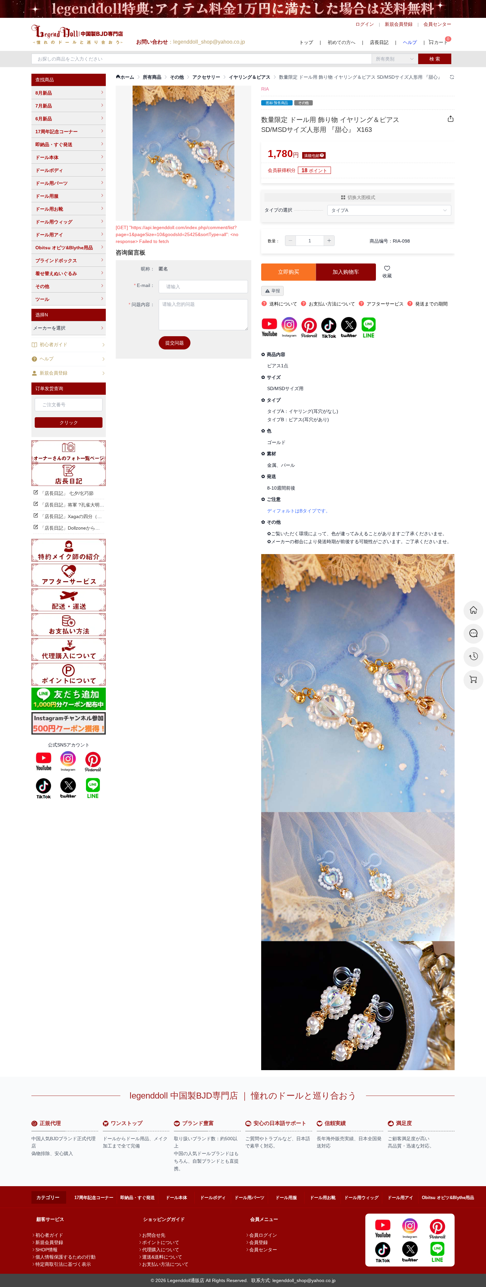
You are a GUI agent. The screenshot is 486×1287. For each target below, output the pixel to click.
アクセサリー (206, 77)
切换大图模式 (361, 197)
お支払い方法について (165, 1264)
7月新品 (43, 105)
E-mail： (146, 285)
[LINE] (93, 787)
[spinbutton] (310, 241)
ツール (42, 299)
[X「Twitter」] (68, 787)
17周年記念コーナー (56, 131)
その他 (42, 286)
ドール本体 (47, 157)
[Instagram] (68, 761)
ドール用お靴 (49, 209)
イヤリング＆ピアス (249, 77)
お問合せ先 (153, 1235)
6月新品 (43, 118)
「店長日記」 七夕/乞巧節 (67, 493)
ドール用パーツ (51, 183)
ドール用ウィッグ (53, 221)
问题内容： (143, 304)
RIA (265, 89)
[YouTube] (43, 761)
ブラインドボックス (56, 260)
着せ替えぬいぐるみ (56, 273)
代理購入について (160, 1249)
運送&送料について (162, 1257)
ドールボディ (49, 170)
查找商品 (44, 79)
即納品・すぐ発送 (53, 144)
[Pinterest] (93, 761)
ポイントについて (160, 1242)
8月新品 (43, 93)
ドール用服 (47, 196)
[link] (125, 77)
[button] (290, 241)
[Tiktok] (43, 787)
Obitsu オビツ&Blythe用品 (64, 247)
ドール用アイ (49, 234)
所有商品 (152, 77)
